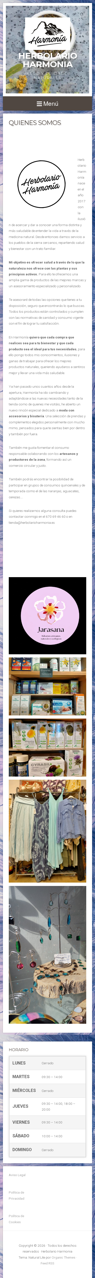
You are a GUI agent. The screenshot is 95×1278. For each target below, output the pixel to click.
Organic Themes (63, 1257)
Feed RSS (47, 1263)
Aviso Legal (17, 1175)
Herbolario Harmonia (47, 59)
